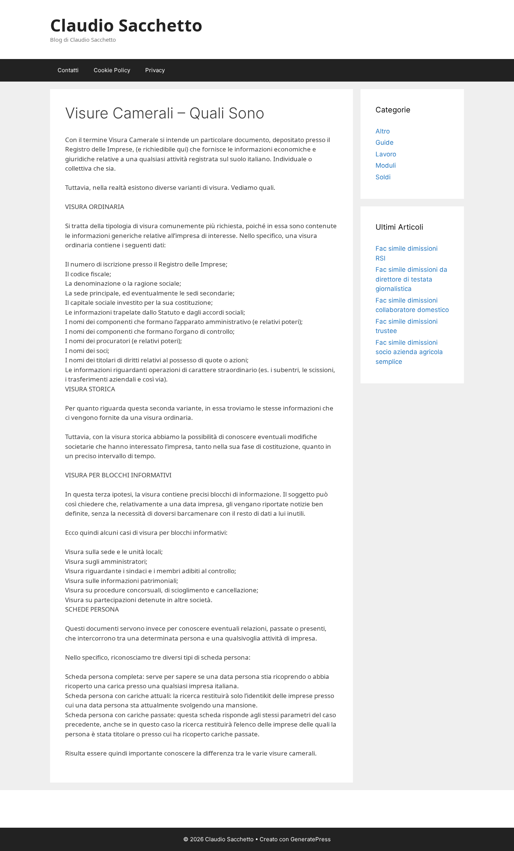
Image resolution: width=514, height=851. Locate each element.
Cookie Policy (112, 70)
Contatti (68, 70)
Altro (383, 131)
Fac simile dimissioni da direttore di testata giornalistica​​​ (411, 279)
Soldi (383, 177)
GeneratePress (310, 839)
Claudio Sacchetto (126, 25)
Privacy (155, 70)
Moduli (386, 165)
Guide (385, 142)
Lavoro (386, 154)
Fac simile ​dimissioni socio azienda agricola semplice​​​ (409, 352)
